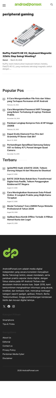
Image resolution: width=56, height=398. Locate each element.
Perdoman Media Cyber (13, 354)
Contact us (8, 346)
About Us (7, 337)
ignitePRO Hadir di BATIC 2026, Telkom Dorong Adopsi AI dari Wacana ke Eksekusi (29, 169)
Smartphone (8, 320)
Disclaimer (7, 358)
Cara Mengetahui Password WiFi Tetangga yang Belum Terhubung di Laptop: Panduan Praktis (29, 112)
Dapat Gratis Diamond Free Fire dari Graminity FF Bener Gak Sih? (25, 135)
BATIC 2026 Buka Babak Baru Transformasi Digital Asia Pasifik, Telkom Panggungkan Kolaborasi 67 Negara (29, 181)
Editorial (6, 342)
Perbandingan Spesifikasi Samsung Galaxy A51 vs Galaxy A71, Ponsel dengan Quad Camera (28, 147)
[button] (52, 4)
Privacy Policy (9, 350)
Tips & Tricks (9, 324)
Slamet (5, 60)
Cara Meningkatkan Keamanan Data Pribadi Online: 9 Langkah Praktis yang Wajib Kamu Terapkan (29, 195)
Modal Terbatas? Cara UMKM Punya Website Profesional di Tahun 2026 (30, 207)
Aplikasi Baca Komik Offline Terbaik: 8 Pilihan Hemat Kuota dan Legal (30, 218)
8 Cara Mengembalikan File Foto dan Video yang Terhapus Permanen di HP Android (29, 99)
